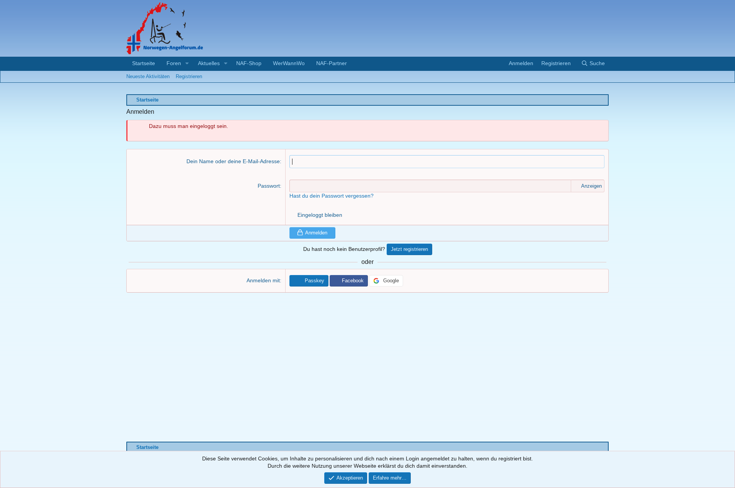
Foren (174, 63)
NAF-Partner (331, 63)
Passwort (269, 186)
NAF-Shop (248, 63)
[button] (187, 63)
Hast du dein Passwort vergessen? (331, 196)
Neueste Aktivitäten (148, 76)
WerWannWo (289, 63)
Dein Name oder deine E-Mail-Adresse (233, 161)
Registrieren (189, 76)
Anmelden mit (263, 280)
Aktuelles (209, 63)
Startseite (143, 63)
